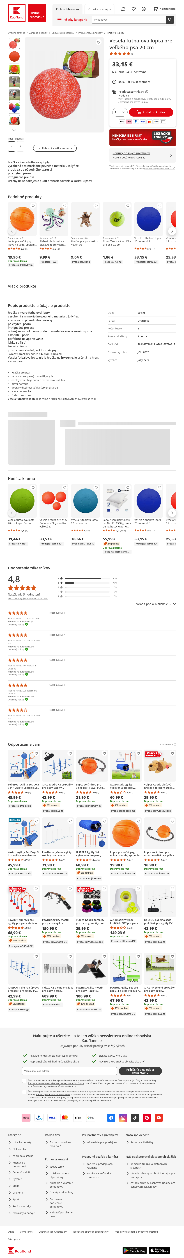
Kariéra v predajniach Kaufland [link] (100, 1165)
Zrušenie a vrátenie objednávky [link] (61, 1184)
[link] (99, 9)
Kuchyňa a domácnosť (19, 1164)
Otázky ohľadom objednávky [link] (59, 1175)
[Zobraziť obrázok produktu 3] (14, 69)
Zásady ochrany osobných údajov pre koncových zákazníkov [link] (152, 1184)
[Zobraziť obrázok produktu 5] (14, 95)
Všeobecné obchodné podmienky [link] (91, 1231)
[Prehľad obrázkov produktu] (14, 84)
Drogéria (18, 1192)
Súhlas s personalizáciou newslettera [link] (53, 1094)
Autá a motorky (22, 1206)
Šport (16, 1199)
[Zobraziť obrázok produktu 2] (14, 56)
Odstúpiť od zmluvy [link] (61, 1192)
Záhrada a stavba (23, 1156)
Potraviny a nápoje (24, 1213)
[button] (88, 578)
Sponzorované (14, 238)
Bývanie (17, 1179)
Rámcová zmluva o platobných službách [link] (148, 1165)
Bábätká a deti (21, 1172)
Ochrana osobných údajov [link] (52, 1231)
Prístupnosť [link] (14, 1239)
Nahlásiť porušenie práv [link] (61, 1214)
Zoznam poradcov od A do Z (60, 1144)
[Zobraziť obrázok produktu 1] (14, 43)
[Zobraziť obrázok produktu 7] (14, 121)
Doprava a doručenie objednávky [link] (56, 1202)
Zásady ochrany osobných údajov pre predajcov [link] (152, 1175)
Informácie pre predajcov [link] (102, 1142)
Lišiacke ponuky (22, 1142)
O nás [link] (11, 1231)
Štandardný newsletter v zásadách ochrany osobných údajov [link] (56, 1083)
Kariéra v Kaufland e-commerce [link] (99, 1175)
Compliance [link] (26, 1231)
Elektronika (19, 1149)
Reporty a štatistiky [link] (141, 1142)
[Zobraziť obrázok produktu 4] (14, 82)
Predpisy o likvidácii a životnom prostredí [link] (136, 1231)
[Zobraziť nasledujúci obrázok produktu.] (14, 130)
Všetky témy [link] (57, 1166)
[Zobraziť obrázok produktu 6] (14, 108)
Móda (16, 1185)
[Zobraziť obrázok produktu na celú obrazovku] (64, 84)
